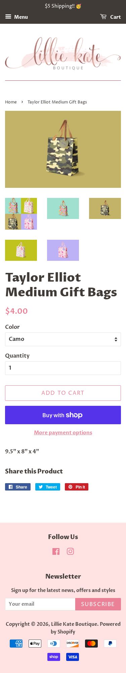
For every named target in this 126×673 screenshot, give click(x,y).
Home (11, 102)
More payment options (63, 432)
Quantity (17, 356)
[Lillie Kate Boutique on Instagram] (70, 553)
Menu (20, 17)
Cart (115, 17)
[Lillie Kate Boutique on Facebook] (56, 553)
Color (12, 327)
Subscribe (98, 604)
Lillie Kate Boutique (74, 624)
